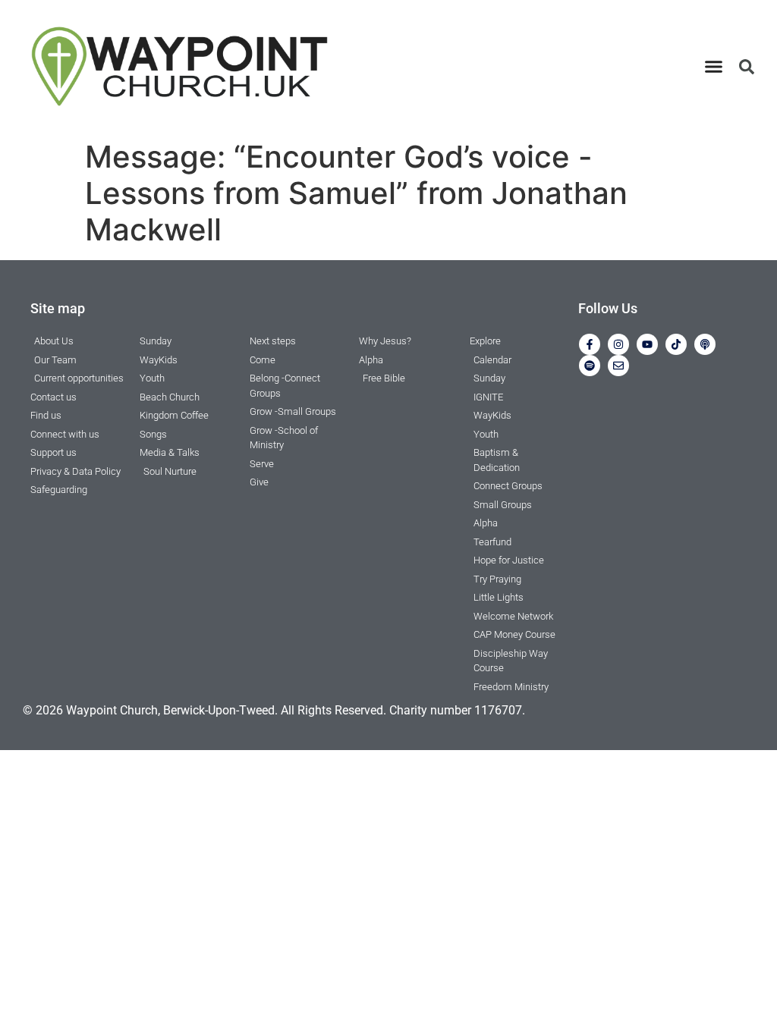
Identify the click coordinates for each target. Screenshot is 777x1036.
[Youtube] (647, 344)
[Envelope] (618, 365)
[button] (714, 66)
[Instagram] (618, 344)
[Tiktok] (676, 344)
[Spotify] (589, 365)
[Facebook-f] (589, 344)
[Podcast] (705, 344)
